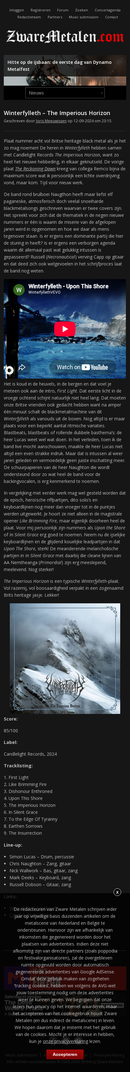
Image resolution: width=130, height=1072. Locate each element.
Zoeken (81, 10)
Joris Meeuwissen (51, 121)
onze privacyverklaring (65, 1041)
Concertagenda (108, 10)
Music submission (83, 17)
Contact (111, 17)
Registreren (40, 10)
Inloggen (16, 10)
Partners (55, 17)
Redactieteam (29, 17)
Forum (62, 10)
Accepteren (65, 1054)
